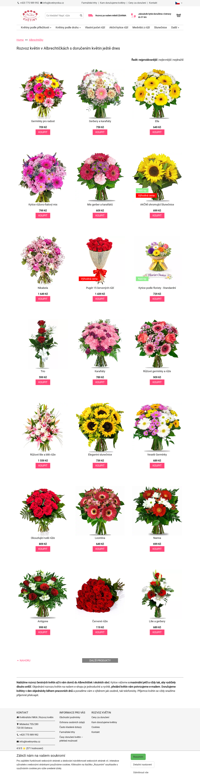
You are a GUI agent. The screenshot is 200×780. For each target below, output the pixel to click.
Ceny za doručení (137, 2)
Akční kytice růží (118, 27)
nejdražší (178, 59)
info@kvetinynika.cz (53, 2)
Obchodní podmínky (69, 717)
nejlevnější (165, 59)
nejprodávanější (148, 59)
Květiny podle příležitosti (35, 27)
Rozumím (138, 756)
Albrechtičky (36, 39)
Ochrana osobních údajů (72, 722)
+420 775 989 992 (29, 2)
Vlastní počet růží (95, 27)
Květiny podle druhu (67, 27)
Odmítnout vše (140, 772)
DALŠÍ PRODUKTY (100, 660)
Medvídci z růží (141, 27)
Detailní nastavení (142, 764)
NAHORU (24, 660)
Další (174, 27)
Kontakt (153, 2)
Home (20, 39)
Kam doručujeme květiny (112, 2)
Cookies (96, 727)
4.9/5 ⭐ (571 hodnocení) (30, 748)
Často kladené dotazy (70, 727)
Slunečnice (160, 27)
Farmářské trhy (90, 2)
